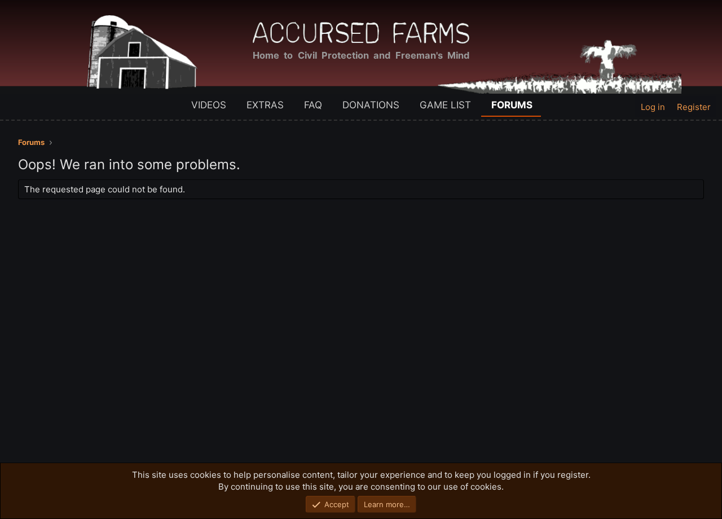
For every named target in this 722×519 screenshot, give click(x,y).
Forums (511, 105)
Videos (208, 105)
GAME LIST (445, 105)
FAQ (313, 105)
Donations (370, 105)
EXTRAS (265, 105)
